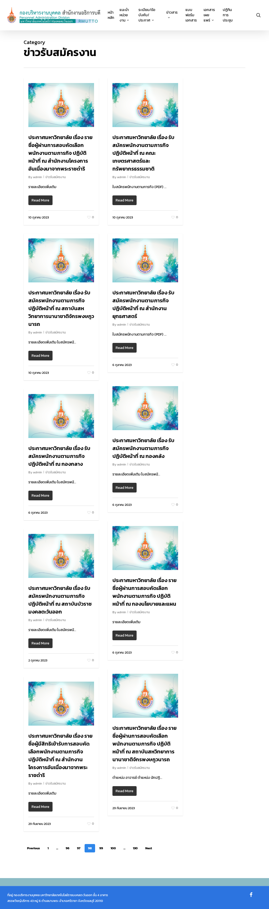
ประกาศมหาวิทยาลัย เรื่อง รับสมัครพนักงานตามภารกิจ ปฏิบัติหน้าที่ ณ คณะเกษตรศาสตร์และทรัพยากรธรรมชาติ (143, 153)
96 (67, 848)
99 (101, 848)
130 (135, 848)
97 (78, 848)
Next (148, 848)
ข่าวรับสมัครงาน (55, 177)
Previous (33, 848)
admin (37, 177)
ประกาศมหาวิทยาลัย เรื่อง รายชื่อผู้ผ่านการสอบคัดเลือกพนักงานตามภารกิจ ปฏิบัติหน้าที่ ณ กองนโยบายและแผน (144, 592)
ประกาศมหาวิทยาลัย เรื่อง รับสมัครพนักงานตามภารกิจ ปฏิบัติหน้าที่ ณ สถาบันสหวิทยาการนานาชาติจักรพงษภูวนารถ (61, 308)
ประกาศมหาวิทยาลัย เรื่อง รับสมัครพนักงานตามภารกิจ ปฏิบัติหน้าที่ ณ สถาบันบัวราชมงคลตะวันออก (60, 600)
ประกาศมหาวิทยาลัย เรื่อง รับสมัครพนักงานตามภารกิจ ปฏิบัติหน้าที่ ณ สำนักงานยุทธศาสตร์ (143, 304)
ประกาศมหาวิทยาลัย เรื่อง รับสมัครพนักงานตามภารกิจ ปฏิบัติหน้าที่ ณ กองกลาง (59, 456)
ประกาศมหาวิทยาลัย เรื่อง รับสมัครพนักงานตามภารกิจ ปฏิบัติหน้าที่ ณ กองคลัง (143, 448)
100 (113, 848)
